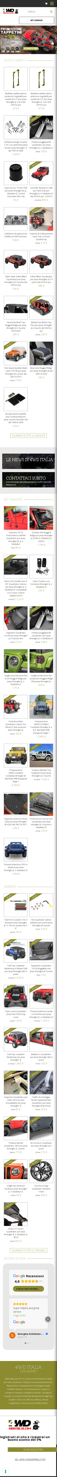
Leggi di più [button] (19, 1315)
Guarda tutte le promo (28, 1250)
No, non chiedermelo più (30, 1459)
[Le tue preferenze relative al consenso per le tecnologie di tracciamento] (6, 1471)
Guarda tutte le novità (28, 435)
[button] (9, 1319)
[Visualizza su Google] (19, 1322)
